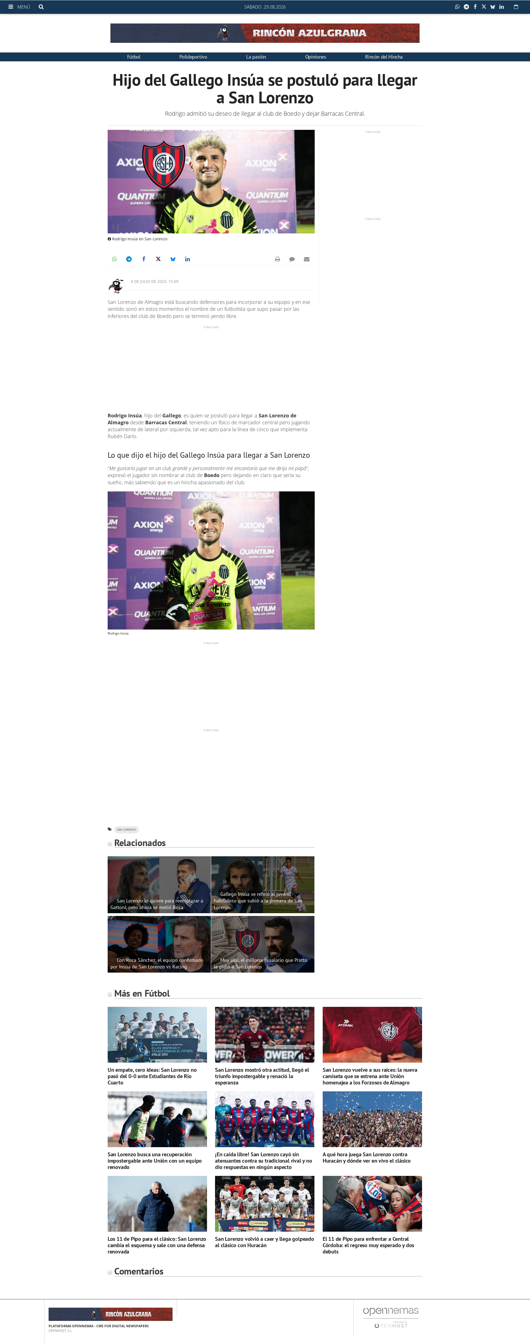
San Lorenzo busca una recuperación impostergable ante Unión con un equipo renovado (155, 1161)
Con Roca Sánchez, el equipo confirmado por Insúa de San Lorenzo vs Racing (156, 963)
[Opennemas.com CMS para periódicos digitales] (390, 1317)
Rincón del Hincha (384, 57)
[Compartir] (458, 7)
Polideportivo (193, 57)
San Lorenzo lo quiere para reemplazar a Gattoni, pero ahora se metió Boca (156, 903)
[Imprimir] (277, 259)
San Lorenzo (126, 829)
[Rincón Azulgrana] (265, 33)
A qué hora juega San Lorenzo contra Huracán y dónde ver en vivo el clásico (367, 1157)
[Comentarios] (292, 259)
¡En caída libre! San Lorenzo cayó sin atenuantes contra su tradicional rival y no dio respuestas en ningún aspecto (263, 1161)
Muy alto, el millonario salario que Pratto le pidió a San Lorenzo (260, 963)
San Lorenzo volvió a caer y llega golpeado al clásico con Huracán (264, 1242)
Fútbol (134, 57)
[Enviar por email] (306, 259)
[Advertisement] (211, 368)
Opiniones (315, 57)
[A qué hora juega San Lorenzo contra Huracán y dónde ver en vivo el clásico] (372, 1119)
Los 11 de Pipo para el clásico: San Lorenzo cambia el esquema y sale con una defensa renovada (157, 1245)
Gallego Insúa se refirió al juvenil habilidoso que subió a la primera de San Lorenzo (258, 900)
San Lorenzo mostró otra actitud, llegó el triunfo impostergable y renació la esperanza (262, 1076)
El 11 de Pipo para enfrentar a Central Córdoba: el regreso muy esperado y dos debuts (368, 1245)
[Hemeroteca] (516, 7)
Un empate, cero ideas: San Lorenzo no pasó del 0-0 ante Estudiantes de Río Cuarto (152, 1076)
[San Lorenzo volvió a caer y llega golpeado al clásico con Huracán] (264, 1204)
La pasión (256, 57)
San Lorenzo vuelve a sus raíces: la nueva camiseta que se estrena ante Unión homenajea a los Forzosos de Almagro (370, 1076)
